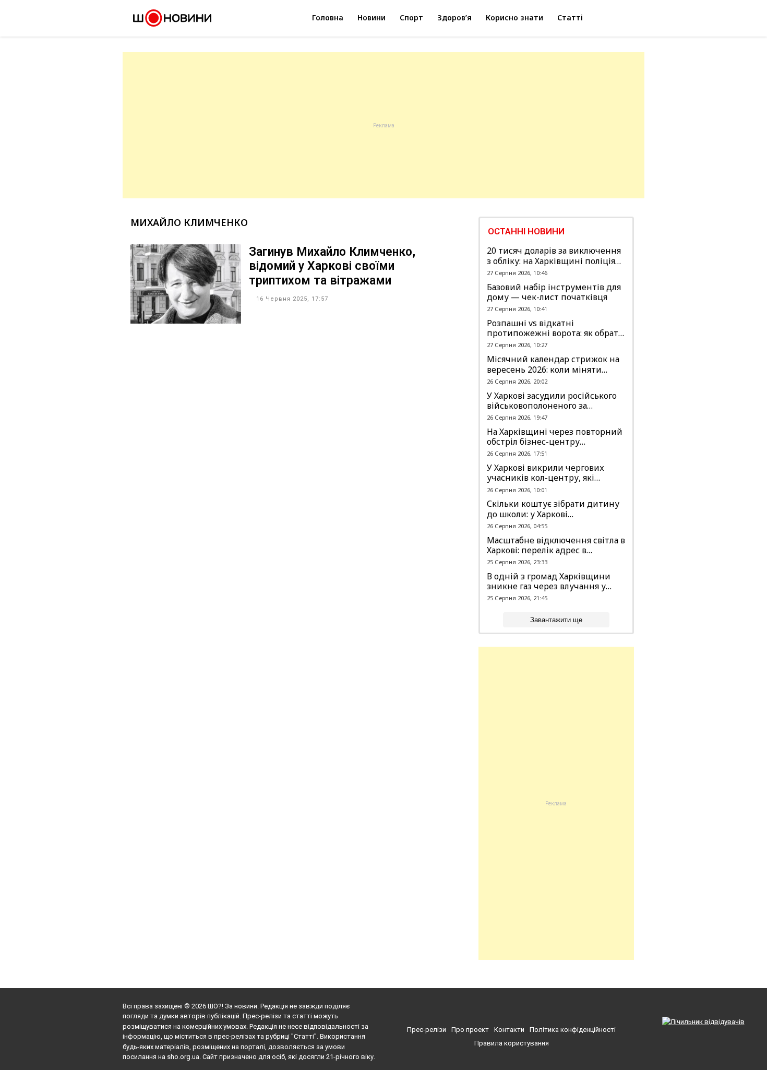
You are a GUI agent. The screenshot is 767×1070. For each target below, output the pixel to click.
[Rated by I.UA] (703, 1022)
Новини (371, 17)
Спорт (411, 17)
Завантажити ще (556, 620)
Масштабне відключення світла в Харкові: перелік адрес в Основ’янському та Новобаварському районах (556, 545)
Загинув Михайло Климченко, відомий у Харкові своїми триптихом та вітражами (332, 266)
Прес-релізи (426, 1029)
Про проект (470, 1029)
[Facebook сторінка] (495, 1009)
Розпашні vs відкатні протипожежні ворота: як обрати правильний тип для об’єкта (555, 328)
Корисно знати (514, 17)
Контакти (509, 1029)
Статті (570, 17)
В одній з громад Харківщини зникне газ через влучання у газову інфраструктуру (548, 581)
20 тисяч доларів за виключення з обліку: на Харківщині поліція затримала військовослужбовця (554, 256)
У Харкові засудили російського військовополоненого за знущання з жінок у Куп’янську (552, 401)
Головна (327, 17)
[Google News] (515, 1009)
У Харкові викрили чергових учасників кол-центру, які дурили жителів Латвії (545, 473)
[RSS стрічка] (533, 1009)
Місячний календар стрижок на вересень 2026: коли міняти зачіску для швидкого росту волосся (553, 364)
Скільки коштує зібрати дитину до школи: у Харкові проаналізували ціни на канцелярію (553, 509)
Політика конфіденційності (573, 1029)
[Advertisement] (383, 125)
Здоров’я (454, 17)
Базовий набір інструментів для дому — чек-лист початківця (554, 292)
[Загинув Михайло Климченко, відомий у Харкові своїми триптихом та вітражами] (185, 320)
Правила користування (511, 1043)
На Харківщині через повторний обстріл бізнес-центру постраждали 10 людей (554, 437)
